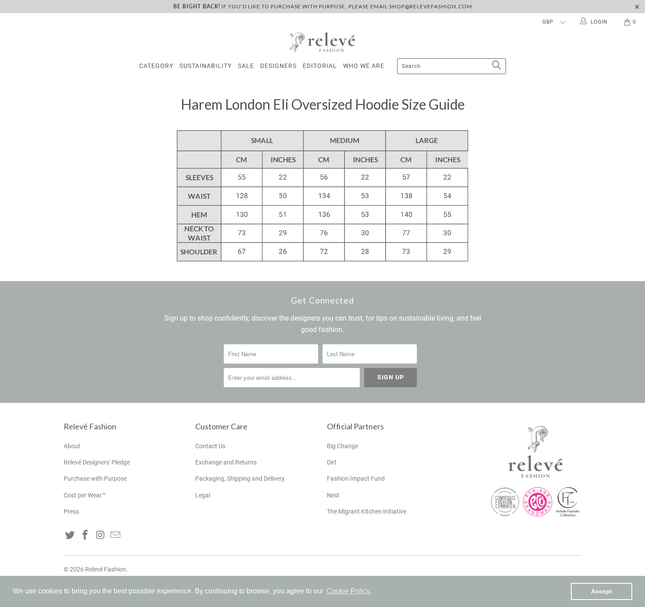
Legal (202, 495)
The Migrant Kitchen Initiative (366, 511)
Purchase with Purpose (95, 478)
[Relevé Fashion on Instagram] (100, 535)
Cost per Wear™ (85, 495)
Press (71, 511)
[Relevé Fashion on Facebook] (85, 535)
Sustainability (205, 65)
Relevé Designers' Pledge (97, 462)
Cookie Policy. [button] (348, 591)
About (72, 446)
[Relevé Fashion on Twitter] (70, 535)
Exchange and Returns (226, 462)
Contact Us (210, 446)
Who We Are (363, 65)
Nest (333, 495)
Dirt (332, 462)
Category (156, 65)
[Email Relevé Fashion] (115, 535)
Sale (246, 65)
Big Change (342, 446)
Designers (278, 65)
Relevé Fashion (105, 569)
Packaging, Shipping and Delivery (240, 478)
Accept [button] (601, 591)
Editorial (320, 65)
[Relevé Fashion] (322, 42)
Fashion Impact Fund (356, 478)
